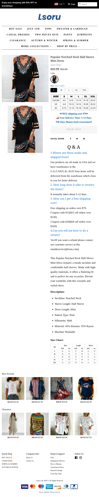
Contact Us (30, 461)
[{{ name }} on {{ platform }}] (76, 458)
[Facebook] (70, 138)
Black (54, 77)
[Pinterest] (84, 138)
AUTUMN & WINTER (44, 41)
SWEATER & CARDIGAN (72, 29)
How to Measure (56, 464)
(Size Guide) (59, 86)
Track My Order (56, 474)
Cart (73, 4)
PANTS (68, 35)
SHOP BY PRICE (67, 46)
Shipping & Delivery (57, 461)
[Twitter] (77, 138)
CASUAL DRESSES (18, 35)
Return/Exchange (56, 470)
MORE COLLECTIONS (35, 46)
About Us (29, 457)
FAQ (52, 457)
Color (52, 73)
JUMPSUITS (84, 35)
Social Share (57, 139)
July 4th (33, 29)
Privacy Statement (44, 492)
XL (76, 90)
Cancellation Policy (57, 467)
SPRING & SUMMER (76, 41)
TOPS (48, 29)
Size (57, 86)
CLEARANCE (18, 41)
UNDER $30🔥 (7, 461)
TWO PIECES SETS (46, 35)
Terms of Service (55, 492)
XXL (84, 90)
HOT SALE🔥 (7, 457)
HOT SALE (15, 29)
